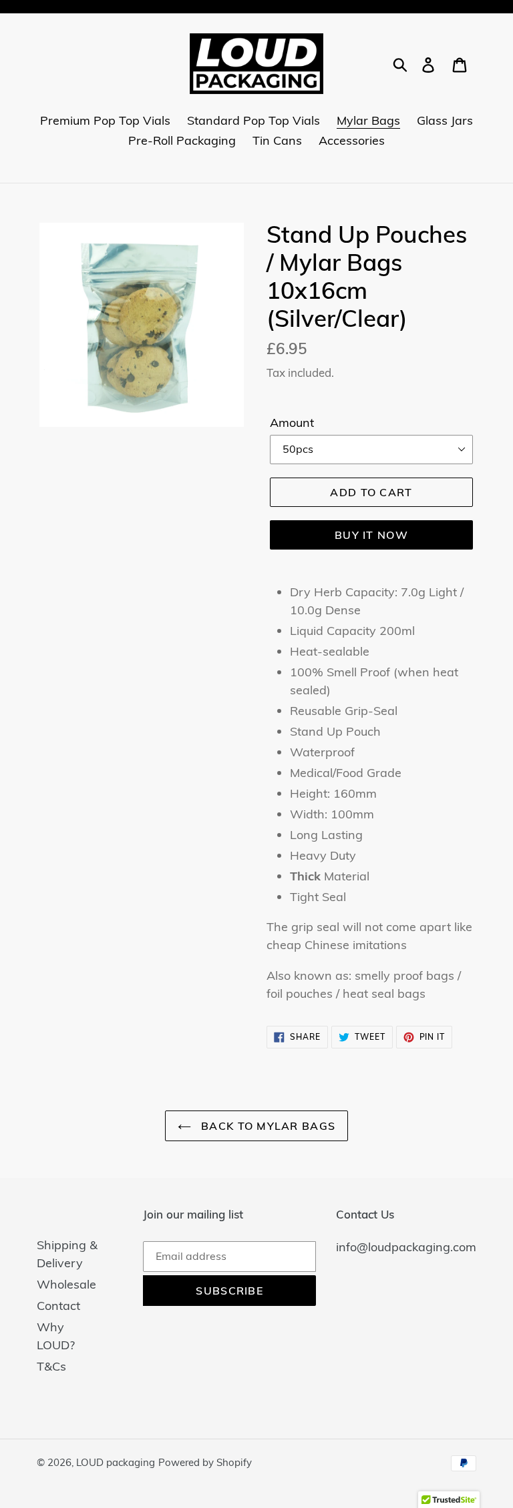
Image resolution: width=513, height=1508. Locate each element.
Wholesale (66, 1284)
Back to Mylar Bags (266, 1126)
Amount (292, 422)
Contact (58, 1305)
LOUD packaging (115, 1462)
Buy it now (371, 535)
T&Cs (51, 1366)
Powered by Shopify (205, 1462)
